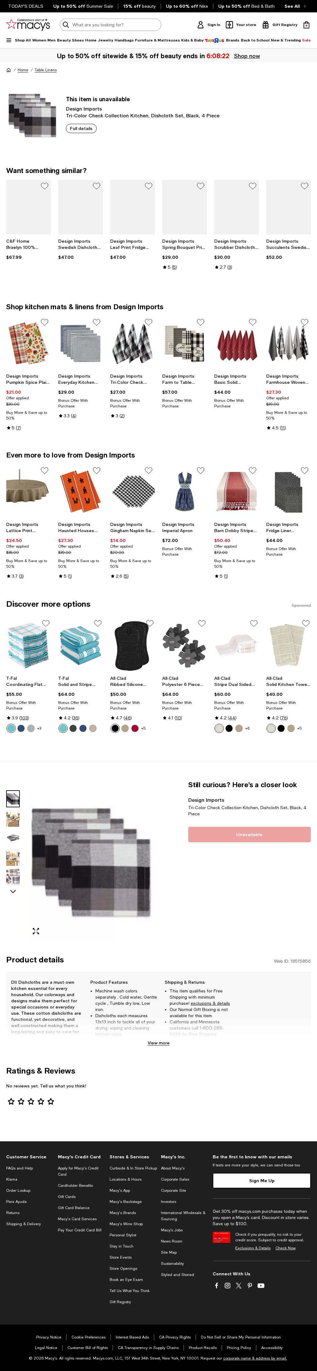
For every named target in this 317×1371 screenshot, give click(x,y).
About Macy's (173, 1168)
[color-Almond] (219, 728)
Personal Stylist (123, 1235)
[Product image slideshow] (91, 860)
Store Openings (123, 1268)
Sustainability (172, 1263)
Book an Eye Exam (126, 1280)
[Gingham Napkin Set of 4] (132, 491)
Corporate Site (173, 1190)
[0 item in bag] (306, 25)
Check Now (286, 1248)
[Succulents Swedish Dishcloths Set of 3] (288, 207)
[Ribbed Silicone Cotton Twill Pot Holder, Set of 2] (132, 645)
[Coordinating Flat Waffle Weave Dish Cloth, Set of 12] (28, 645)
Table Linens (46, 70)
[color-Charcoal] (73, 728)
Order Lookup (18, 1190)
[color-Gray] (31, 728)
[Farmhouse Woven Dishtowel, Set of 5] (288, 343)
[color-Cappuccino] (125, 728)
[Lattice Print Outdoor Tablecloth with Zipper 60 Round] (28, 491)
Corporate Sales (175, 1179)
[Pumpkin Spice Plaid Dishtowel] (28, 343)
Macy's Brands (123, 1213)
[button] (80, 860)
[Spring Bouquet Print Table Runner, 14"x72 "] (184, 207)
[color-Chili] (135, 728)
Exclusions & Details (253, 1248)
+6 (247, 728)
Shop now (246, 55)
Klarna (11, 1179)
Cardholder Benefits (75, 1185)
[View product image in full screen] (36, 931)
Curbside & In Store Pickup (133, 1168)
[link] (28, 249)
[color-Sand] (93, 728)
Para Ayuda (16, 1202)
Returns (13, 1213)
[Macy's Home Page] (28, 25)
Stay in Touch (121, 1246)
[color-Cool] (21, 728)
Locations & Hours (125, 1179)
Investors (168, 1202)
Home (23, 70)
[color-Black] (115, 728)
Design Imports (84, 108)
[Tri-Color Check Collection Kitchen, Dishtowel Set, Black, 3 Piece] (132, 343)
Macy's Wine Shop (126, 1224)
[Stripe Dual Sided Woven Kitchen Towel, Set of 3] (236, 645)
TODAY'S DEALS (25, 6)
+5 (143, 728)
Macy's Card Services (77, 1219)
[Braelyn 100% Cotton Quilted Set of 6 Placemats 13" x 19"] (28, 207)
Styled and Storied (177, 1275)
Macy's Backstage (126, 1202)
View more (159, 1042)
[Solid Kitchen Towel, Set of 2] (288, 645)
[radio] (11, 728)
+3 (39, 728)
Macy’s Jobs (172, 1230)
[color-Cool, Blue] (83, 728)
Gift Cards (67, 1197)
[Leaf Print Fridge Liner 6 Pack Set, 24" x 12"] (132, 207)
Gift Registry (120, 1302)
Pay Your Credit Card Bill (80, 1230)
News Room (171, 1241)
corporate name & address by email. (255, 1358)
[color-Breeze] (11, 728)
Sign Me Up (262, 1180)
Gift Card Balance (73, 1208)
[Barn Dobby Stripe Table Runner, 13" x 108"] (236, 491)
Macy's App (120, 1190)
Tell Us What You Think (130, 1291)
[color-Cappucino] (291, 728)
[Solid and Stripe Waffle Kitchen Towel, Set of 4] (80, 645)
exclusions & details (210, 1003)
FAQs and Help (19, 1168)
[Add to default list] (44, 186)
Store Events (121, 1257)
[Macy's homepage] (8, 69)
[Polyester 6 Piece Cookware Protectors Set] (184, 645)
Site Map (169, 1252)
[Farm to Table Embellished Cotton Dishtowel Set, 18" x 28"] (184, 343)
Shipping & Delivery (23, 1224)
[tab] (13, 798)
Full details (81, 128)
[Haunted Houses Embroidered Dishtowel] (80, 491)
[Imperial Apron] (184, 491)
